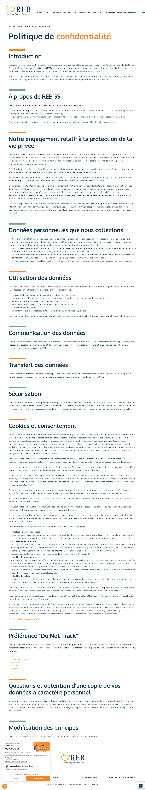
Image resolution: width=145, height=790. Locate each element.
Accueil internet (16, 26)
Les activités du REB (61, 13)
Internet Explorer (20, 659)
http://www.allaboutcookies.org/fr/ (24, 619)
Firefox (15, 656)
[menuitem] (42, 13)
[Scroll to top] (141, 785)
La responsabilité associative (87, 13)
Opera (15, 669)
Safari (14, 666)
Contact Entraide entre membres (121, 13)
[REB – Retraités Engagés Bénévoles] (18, 10)
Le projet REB (42, 13)
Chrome (16, 662)
